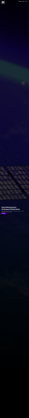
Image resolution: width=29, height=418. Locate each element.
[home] (3, 2)
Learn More (3, 213)
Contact (26, 1)
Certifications (20, 1)
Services (23, 1)
